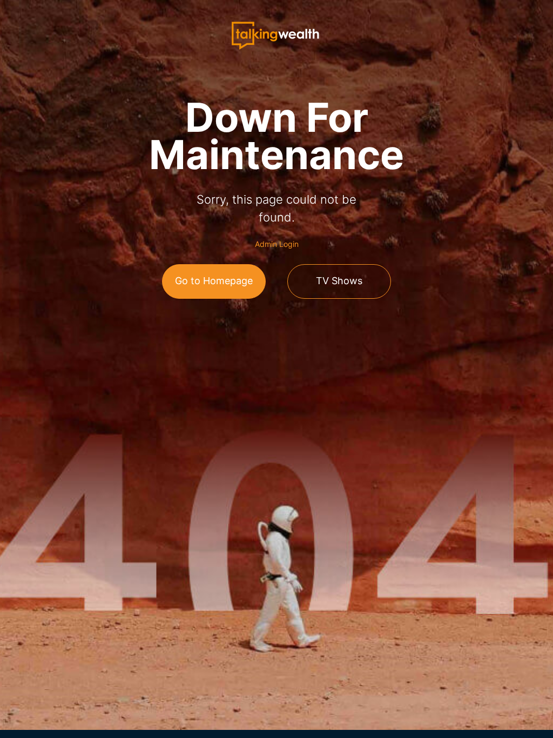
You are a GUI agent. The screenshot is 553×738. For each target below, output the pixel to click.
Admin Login (277, 244)
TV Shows (339, 280)
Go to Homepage (214, 280)
